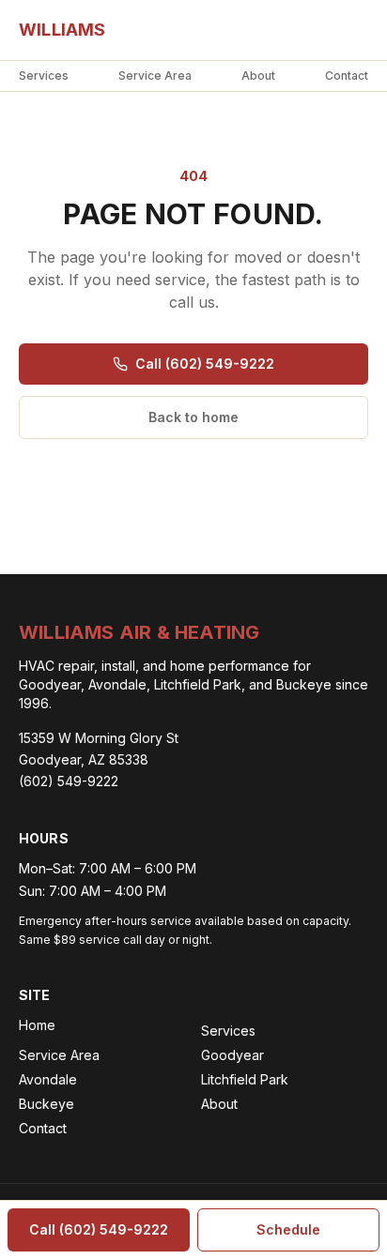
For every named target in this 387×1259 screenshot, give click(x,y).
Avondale (48, 1079)
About (258, 75)
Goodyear (232, 1055)
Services (44, 75)
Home (37, 1025)
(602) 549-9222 (68, 781)
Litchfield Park (244, 1079)
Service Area (155, 75)
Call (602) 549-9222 (204, 364)
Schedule (288, 1229)
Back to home (193, 417)
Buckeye (46, 1104)
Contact (346, 75)
